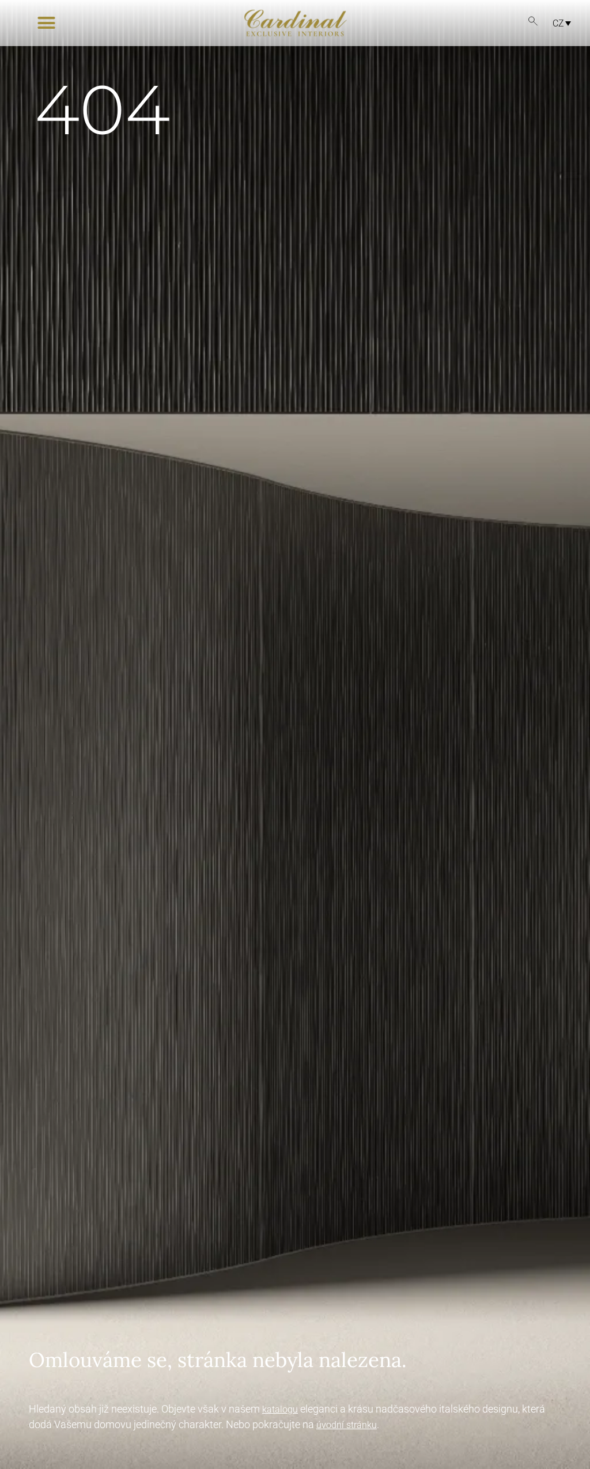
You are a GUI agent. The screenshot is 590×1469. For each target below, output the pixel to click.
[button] (46, 23)
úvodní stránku (346, 1424)
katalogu (280, 1409)
